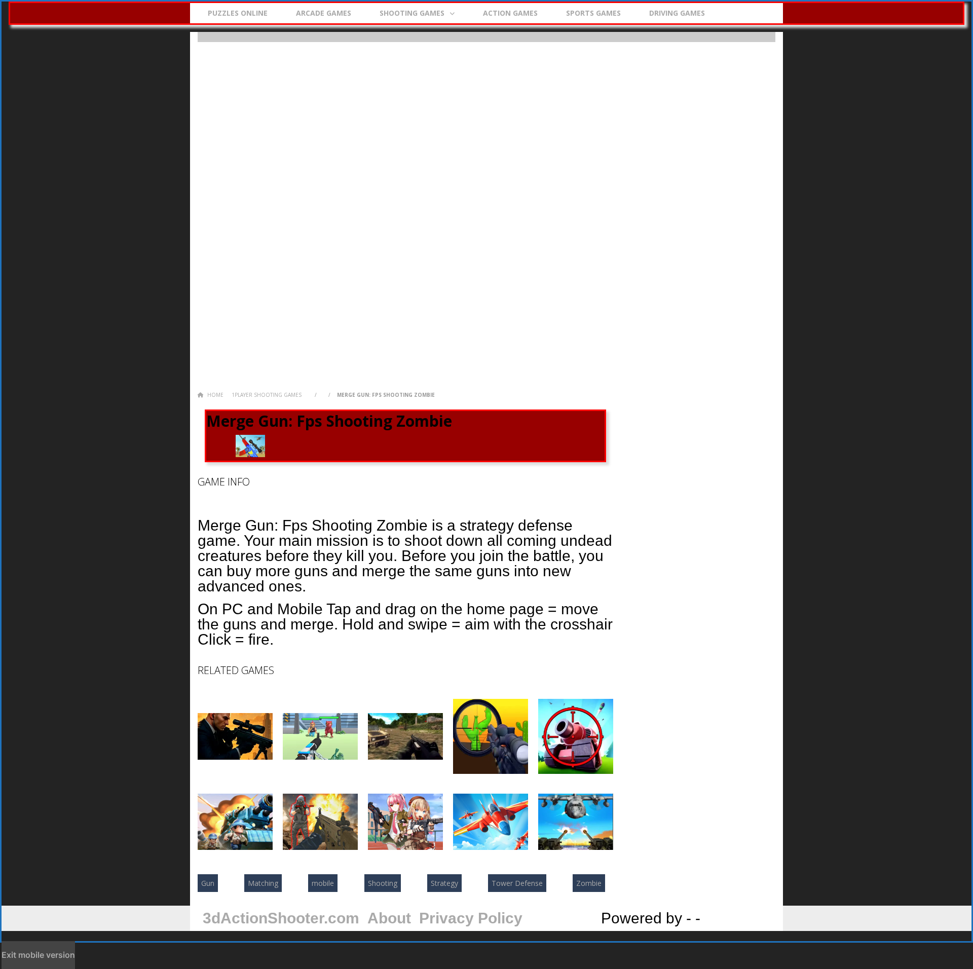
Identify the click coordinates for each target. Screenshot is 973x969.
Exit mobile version (38, 955)
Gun (207, 883)
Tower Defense (517, 883)
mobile (323, 883)
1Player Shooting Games (267, 394)
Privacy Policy (470, 918)
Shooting (382, 883)
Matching (263, 883)
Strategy (444, 883)
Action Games (510, 13)
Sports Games (593, 13)
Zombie (589, 883)
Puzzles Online (238, 13)
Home (214, 394)
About (389, 918)
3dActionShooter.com (281, 918)
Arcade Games (323, 13)
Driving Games (677, 13)
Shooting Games (412, 13)
